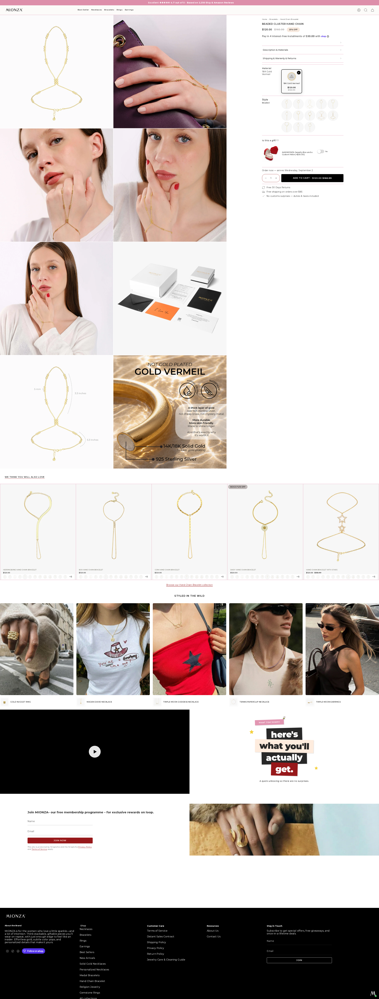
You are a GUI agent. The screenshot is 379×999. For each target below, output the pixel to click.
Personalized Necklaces (94, 969)
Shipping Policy (156, 942)
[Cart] (372, 10)
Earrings (85, 946)
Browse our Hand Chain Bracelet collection (189, 585)
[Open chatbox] (373, 993)
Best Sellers (87, 952)
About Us (212, 930)
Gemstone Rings (90, 992)
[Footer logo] (16, 916)
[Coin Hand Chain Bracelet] (189, 525)
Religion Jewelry (90, 987)
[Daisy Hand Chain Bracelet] (265, 525)
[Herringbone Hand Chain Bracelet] (38, 525)
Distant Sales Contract (160, 936)
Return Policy (155, 953)
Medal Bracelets (90, 975)
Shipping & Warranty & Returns (279, 58)
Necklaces (86, 929)
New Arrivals (87, 958)
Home (264, 19)
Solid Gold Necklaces (93, 963)
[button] (83, 10)
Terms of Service (39, 849)
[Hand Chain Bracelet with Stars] (341, 525)
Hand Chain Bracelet (289, 19)
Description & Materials (275, 50)
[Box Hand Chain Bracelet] (114, 525)
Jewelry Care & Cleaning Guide (166, 959)
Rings (83, 940)
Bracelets (273, 19)
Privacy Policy (85, 847)
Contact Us (213, 936)
